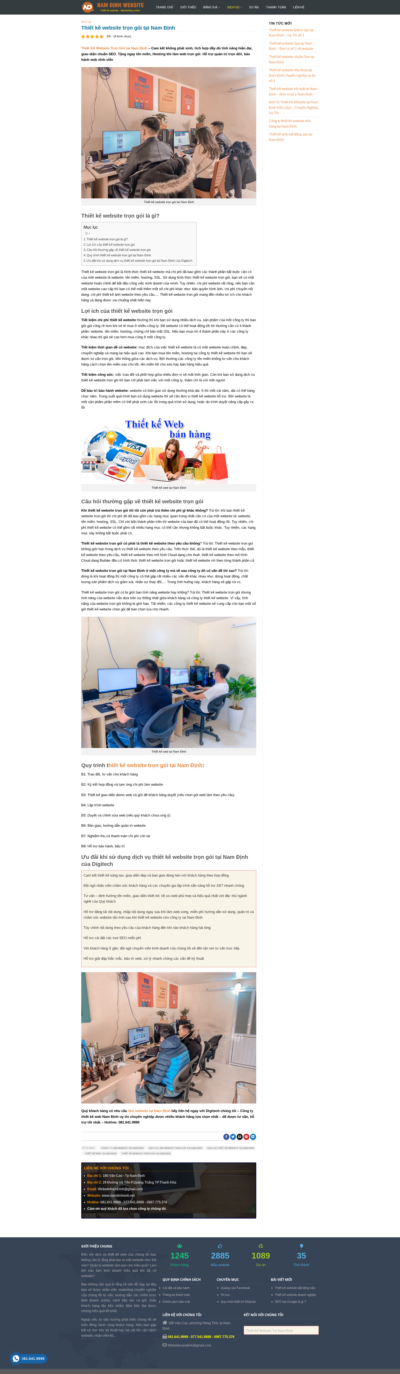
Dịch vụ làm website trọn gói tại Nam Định (175, 1148)
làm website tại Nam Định (149, 1111)
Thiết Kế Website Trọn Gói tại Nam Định (114, 48)
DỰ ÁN (254, 7)
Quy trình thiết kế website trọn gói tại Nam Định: (119, 255)
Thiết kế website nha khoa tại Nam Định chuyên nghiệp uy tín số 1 (292, 75)
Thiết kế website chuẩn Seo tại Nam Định (291, 59)
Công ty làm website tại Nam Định (122, 1148)
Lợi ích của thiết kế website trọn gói (111, 244)
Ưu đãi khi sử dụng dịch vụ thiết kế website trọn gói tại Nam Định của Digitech (139, 260)
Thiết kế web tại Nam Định (101, 1153)
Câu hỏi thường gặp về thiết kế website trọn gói (119, 250)
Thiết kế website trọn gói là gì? (107, 239)
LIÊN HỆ (298, 7)
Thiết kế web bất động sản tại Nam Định (290, 137)
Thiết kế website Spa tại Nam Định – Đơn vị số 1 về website (291, 46)
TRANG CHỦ (164, 7)
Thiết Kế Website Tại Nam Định (269, 1331)
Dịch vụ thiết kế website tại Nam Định (230, 1148)
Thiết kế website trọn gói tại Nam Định (146, 1153)
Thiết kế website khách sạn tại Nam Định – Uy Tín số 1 (291, 32)
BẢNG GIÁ (210, 7)
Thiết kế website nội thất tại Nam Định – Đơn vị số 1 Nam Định (293, 91)
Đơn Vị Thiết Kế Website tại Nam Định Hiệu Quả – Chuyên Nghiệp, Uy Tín (294, 107)
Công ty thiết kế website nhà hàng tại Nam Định (290, 123)
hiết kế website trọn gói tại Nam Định (155, 765)
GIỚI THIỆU (188, 7)
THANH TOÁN (276, 7)
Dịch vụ (234, 7)
